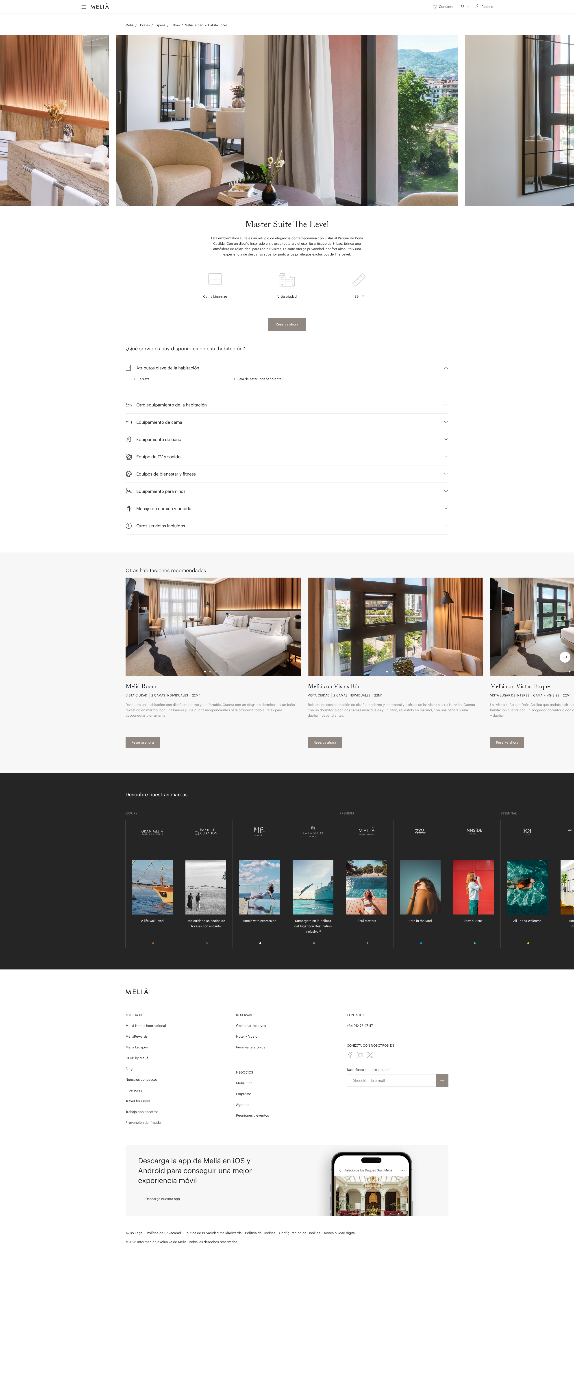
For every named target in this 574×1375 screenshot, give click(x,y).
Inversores (134, 1090)
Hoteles (144, 25)
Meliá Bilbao (194, 25)
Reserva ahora (287, 324)
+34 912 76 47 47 (360, 1026)
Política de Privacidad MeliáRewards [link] (213, 1233)
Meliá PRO (244, 1083)
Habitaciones (218, 25)
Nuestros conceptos (141, 1079)
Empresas (243, 1094)
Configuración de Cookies (299, 1233)
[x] (370, 1055)
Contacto (355, 1015)
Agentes (242, 1104)
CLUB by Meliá (137, 1058)
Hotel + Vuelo (246, 1036)
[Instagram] (360, 1055)
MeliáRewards (137, 1036)
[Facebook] (350, 1055)
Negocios (244, 1072)
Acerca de (134, 1015)
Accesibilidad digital (340, 1233)
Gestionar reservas (251, 1026)
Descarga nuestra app (163, 1199)
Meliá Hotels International (146, 1026)
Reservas (244, 1015)
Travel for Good (138, 1101)
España (160, 25)
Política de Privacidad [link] (164, 1233)
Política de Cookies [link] (260, 1233)
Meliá (130, 25)
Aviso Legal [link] (134, 1233)
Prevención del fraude (143, 1122)
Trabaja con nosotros (142, 1112)
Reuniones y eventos (252, 1115)
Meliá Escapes (137, 1047)
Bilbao (175, 25)
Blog (129, 1069)
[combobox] (465, 6)
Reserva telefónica (250, 1047)
